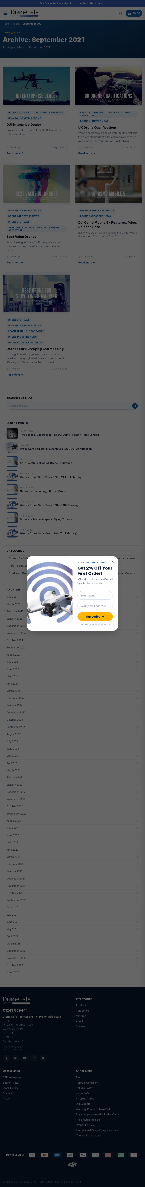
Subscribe (93, 616)
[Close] (112, 561)
